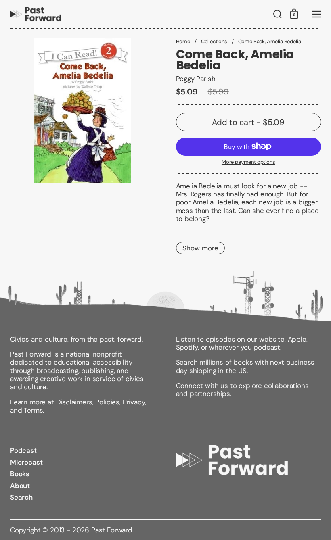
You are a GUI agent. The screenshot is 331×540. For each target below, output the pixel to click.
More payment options (248, 162)
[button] (277, 14)
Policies (107, 402)
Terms (33, 410)
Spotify (187, 347)
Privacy (134, 402)
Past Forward (111, 529)
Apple (297, 339)
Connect (189, 385)
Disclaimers (74, 402)
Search (187, 362)
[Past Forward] (35, 14)
